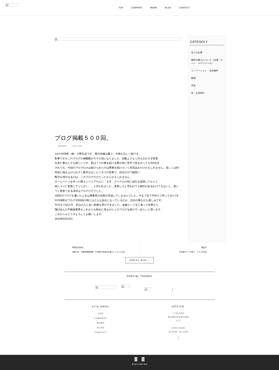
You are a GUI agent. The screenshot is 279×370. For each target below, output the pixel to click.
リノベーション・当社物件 (204, 70)
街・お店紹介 (198, 93)
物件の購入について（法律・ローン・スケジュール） (207, 61)
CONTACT (184, 7)
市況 (193, 85)
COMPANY (137, 7)
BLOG (168, 7)
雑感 (193, 78)
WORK (153, 7)
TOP (121, 7)
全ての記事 (196, 52)
